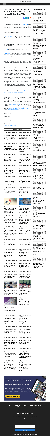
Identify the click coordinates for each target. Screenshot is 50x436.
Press (25, 405)
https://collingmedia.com (10, 125)
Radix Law (6, 49)
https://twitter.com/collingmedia (15, 109)
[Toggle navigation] (4, 4)
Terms (10, 405)
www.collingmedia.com (15, 104)
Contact (39, 405)
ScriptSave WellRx (8, 36)
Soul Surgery (7, 53)
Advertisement (34, 405)
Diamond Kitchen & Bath (9, 43)
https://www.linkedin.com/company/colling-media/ (16, 107)
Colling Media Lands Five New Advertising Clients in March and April (17, 91)
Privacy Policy (17, 406)
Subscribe (25, 430)
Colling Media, (25, 24)
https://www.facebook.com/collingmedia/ (19, 108)
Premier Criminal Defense (10, 59)
